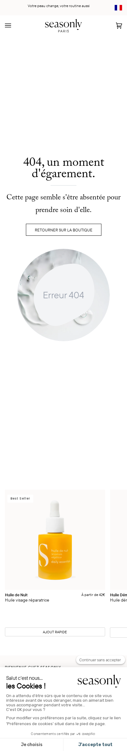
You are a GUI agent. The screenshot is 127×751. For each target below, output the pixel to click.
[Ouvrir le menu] (14, 25)
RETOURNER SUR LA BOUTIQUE (63, 229)
